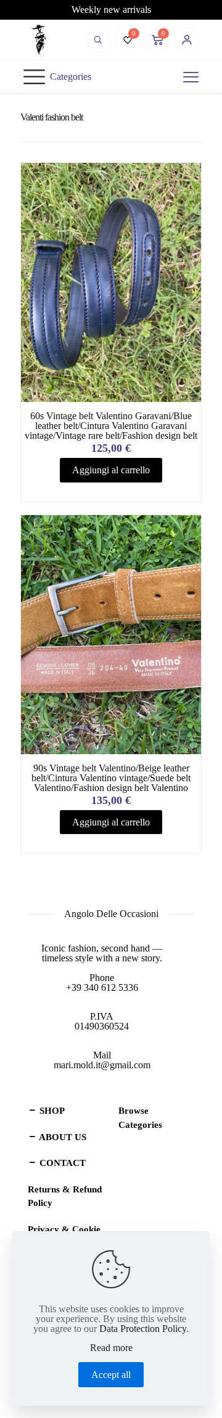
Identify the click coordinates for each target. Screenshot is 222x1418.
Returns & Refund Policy (65, 1196)
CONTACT (61, 1163)
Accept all (111, 1374)
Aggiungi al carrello (111, 470)
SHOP (51, 1111)
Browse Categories (140, 1118)
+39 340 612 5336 (102, 987)
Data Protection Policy (142, 1328)
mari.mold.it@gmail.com (102, 1065)
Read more (111, 1348)
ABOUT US (61, 1137)
